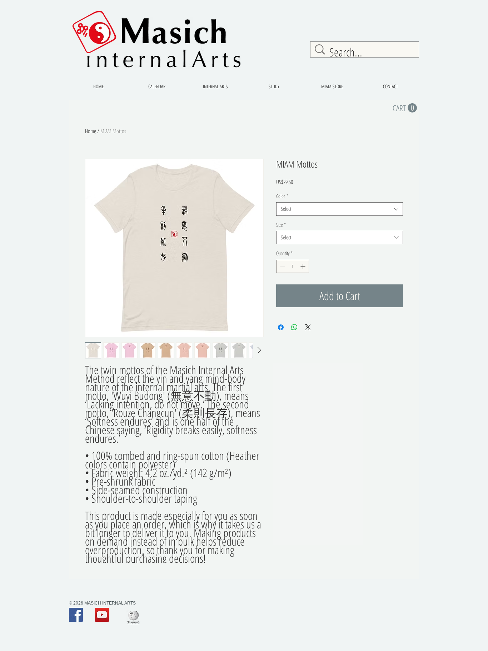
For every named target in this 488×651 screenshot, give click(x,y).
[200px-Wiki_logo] (133, 617)
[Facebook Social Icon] (76, 615)
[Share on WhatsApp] (294, 327)
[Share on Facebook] (281, 327)
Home (90, 131)
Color (282, 196)
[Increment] (303, 266)
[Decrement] (281, 266)
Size (281, 225)
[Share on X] (308, 327)
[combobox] (339, 209)
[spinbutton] (292, 266)
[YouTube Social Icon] (102, 615)
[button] (405, 108)
